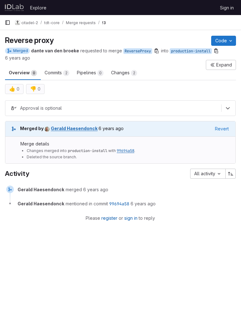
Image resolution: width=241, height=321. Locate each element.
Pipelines (89, 72)
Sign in (227, 7)
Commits (56, 72)
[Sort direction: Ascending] (231, 174)
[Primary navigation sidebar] (8, 23)
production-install (191, 51)
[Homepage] (14, 8)
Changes (123, 72)
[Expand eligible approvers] (228, 108)
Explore (38, 7)
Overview (22, 72)
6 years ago (17, 58)
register (109, 218)
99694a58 (125, 150)
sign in (130, 218)
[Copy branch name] (156, 51)
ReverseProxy (138, 51)
